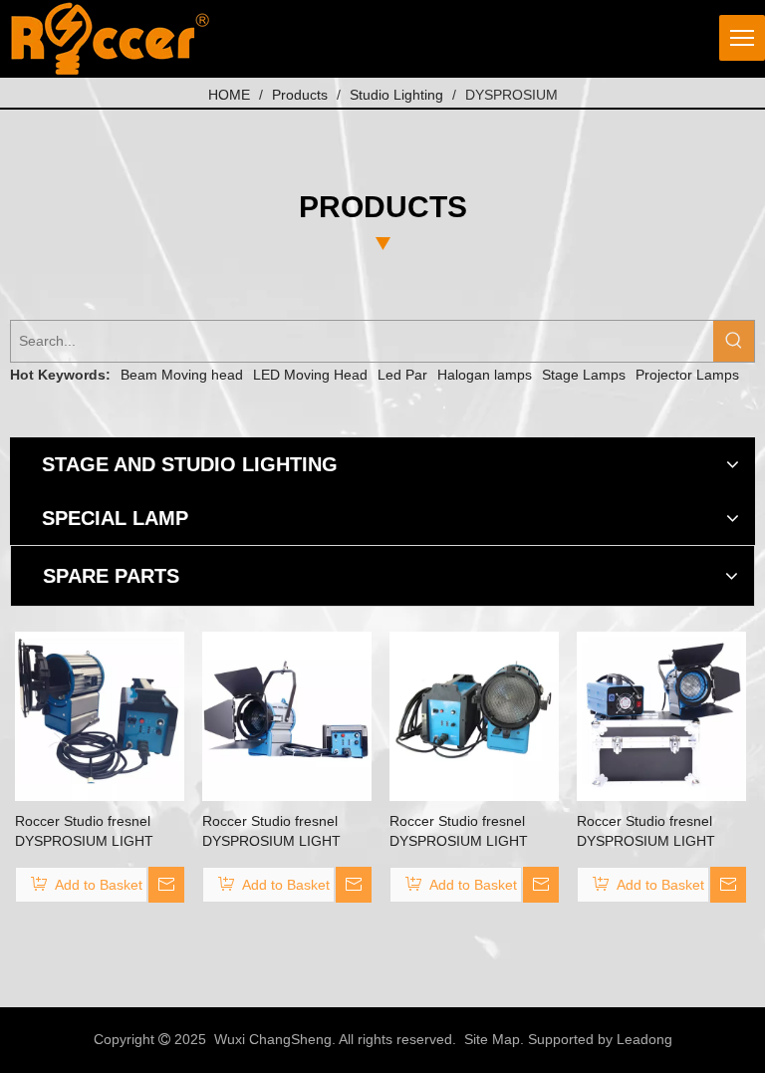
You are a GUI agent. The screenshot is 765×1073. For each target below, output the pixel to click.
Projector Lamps (687, 375)
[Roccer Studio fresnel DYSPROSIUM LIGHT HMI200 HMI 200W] (661, 715)
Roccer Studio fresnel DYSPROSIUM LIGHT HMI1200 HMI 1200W (84, 832)
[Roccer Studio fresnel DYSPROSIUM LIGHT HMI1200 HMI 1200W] (99, 715)
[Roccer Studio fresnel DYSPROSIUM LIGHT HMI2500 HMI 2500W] (474, 715)
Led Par (402, 375)
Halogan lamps (484, 375)
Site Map (492, 1039)
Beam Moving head (182, 375)
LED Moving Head (310, 375)
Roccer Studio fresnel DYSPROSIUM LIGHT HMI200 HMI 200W (646, 832)
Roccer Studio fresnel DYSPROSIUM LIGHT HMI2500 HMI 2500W (458, 832)
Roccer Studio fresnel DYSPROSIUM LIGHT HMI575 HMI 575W (271, 832)
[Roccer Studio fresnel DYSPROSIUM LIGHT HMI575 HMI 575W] (287, 715)
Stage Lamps (584, 375)
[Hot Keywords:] (733, 341)
